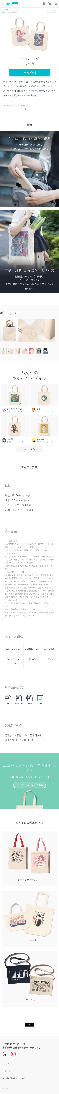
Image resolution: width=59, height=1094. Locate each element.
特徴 (3, 12)
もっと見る (29, 449)
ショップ (21, 411)
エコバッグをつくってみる (29, 785)
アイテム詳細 (12, 12)
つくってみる (51, 11)
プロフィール (11, 411)
